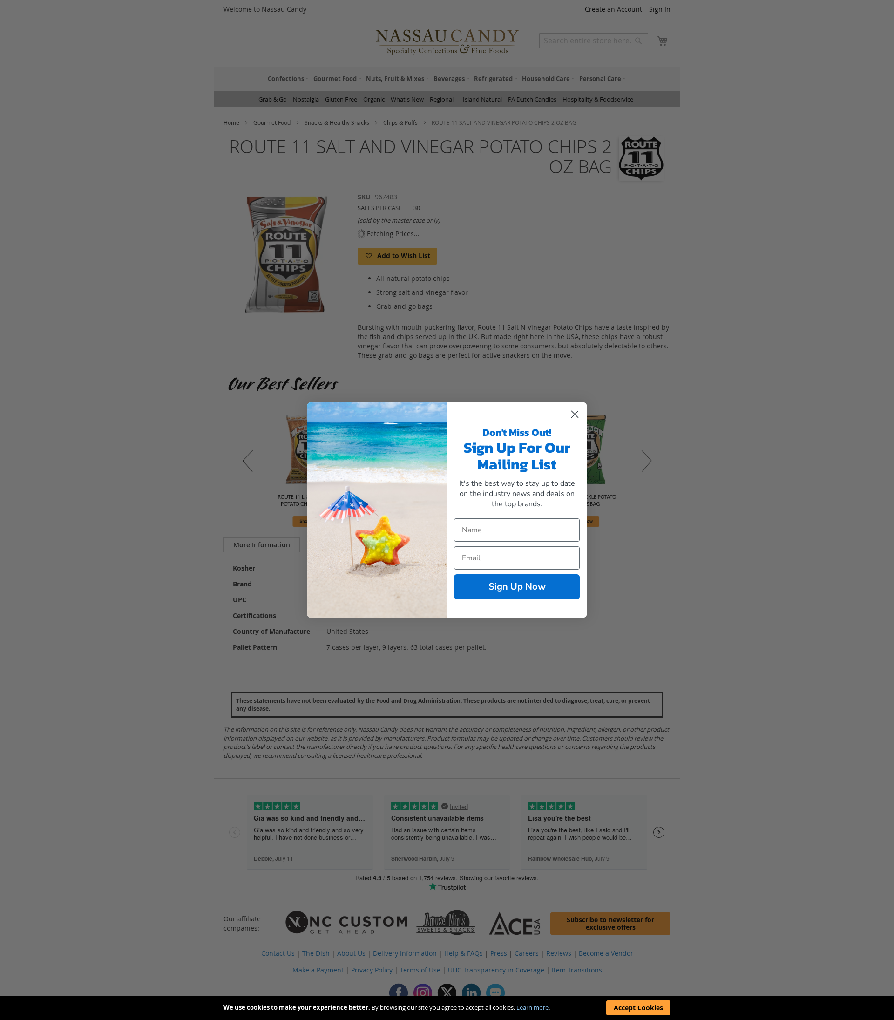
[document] (447, 1007)
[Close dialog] (575, 414)
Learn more (532, 1007)
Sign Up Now (517, 586)
